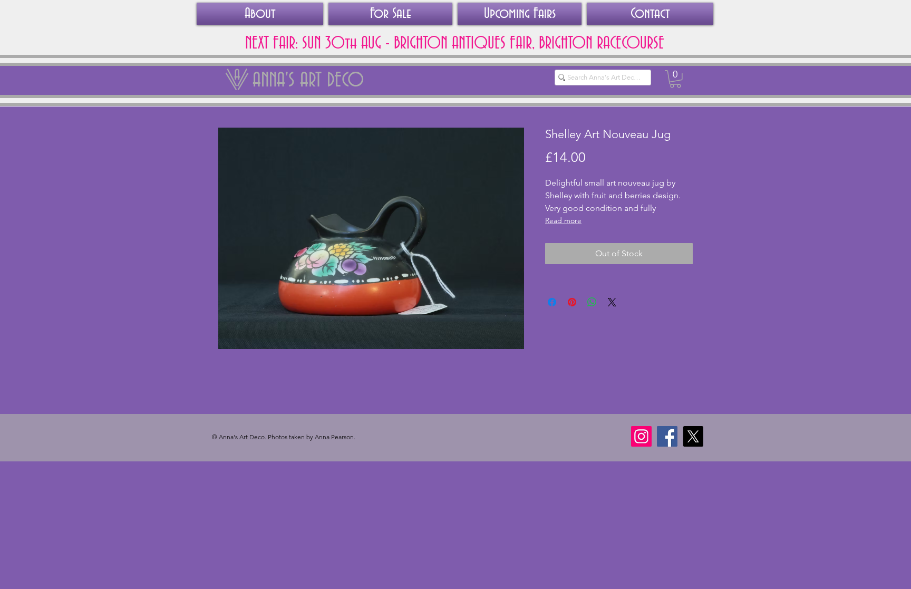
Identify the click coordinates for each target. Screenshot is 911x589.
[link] (675, 79)
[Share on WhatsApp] (592, 302)
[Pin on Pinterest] (572, 302)
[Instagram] (641, 436)
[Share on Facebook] (552, 302)
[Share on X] (612, 302)
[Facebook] (667, 436)
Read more (563, 220)
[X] (693, 436)
